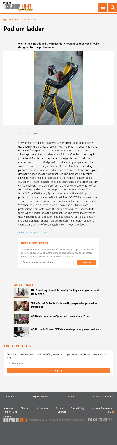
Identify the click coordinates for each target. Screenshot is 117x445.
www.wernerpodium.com (32, 232)
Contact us (42, 408)
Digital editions (40, 396)
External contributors (103, 396)
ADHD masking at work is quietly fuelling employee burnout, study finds (65, 291)
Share (35, 134)
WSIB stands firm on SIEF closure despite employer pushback (66, 329)
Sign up (58, 370)
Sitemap (62, 411)
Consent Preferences (103, 408)
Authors (70, 396)
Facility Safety (29, 19)
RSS (109, 411)
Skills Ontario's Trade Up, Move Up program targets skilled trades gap (64, 304)
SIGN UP (86, 262)
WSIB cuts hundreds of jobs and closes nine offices (60, 316)
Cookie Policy (77, 408)
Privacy (59, 408)
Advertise (8, 408)
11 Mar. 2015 (24, 134)
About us (25, 408)
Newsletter (9, 396)
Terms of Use (10, 411)
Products (13, 19)
